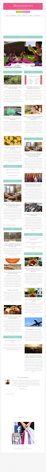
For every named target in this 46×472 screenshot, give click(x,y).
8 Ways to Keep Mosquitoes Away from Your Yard (12, 87)
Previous (5, 54)
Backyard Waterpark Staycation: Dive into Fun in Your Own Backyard (33, 270)
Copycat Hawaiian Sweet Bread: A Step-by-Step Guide (12, 272)
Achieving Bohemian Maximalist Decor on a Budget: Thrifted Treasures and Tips (12, 205)
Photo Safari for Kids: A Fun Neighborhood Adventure (33, 87)
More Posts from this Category (9, 225)
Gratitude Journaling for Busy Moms (13, 169)
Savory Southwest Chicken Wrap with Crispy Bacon (12, 317)
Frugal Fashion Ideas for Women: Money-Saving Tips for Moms (33, 185)
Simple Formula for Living (13, 175)
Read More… (25, 386)
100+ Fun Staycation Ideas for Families (33, 300)
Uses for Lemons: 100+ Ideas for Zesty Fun (13, 148)
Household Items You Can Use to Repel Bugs (12, 118)
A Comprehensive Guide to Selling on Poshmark (33, 214)
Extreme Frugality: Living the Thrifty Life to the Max (23, 64)
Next (41, 54)
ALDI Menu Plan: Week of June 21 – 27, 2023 (12, 345)
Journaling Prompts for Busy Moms (13, 172)
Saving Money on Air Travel (33, 329)
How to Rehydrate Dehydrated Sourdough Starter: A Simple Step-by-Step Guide (12, 245)
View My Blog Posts (23, 388)
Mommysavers (23, 5)
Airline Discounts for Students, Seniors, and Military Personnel (33, 356)
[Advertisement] (23, 25)
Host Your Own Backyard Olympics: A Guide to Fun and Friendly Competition (33, 118)
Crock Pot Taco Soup (12, 290)
